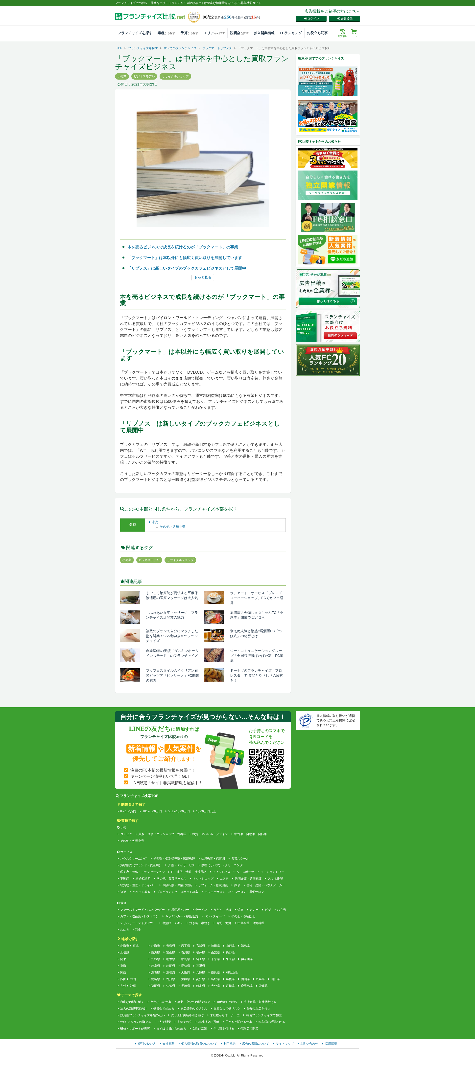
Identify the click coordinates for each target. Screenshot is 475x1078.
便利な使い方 (147, 1043)
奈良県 (215, 972)
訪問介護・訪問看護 (248, 878)
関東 (123, 959)
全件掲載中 (232, 17)
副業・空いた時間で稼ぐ (193, 1002)
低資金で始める (163, 1008)
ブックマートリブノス (217, 48)
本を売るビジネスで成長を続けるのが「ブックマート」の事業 (182, 247)
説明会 (239, 33)
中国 (133, 979)
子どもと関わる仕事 (238, 1022)
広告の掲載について (255, 1043)
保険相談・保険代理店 (177, 885)
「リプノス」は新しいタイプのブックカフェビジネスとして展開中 (186, 268)
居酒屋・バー (180, 909)
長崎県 (185, 986)
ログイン (313, 18)
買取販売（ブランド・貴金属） (141, 865)
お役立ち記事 (317, 33)
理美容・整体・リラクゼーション (142, 872)
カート (353, 36)
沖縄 (133, 986)
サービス (126, 852)
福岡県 (155, 986)
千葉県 (215, 959)
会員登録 (347, 18)
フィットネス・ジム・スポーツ (233, 872)
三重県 (200, 966)
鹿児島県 (247, 986)
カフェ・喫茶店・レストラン (139, 916)
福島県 (245, 946)
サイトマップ (285, 1043)
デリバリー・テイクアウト (138, 923)
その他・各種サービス (171, 878)
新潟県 (155, 952)
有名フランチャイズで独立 (264, 1015)
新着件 (252, 17)
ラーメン (201, 909)
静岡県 (170, 966)
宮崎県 (230, 986)
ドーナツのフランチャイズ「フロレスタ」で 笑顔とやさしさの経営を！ (256, 675)
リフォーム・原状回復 (213, 885)
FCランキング (291, 33)
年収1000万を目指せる (135, 1022)
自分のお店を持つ (258, 1008)
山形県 (230, 946)
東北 (136, 946)
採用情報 (331, 1043)
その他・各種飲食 (243, 916)
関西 (123, 972)
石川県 (185, 952)
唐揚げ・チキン (172, 923)
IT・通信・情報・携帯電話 (188, 872)
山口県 (275, 979)
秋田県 (215, 946)
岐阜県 (155, 966)
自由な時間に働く (132, 1002)
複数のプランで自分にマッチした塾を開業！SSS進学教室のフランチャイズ (172, 636)
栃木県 (170, 959)
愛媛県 (185, 979)
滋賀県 (155, 972)
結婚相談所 (143, 878)
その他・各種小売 (173, 526)
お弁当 (281, 909)
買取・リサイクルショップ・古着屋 (162, 834)
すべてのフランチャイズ (180, 48)
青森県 (170, 946)
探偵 (237, 885)
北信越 (124, 952)
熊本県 (200, 986)
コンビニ (126, 834)
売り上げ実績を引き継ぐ (187, 1015)
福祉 (123, 892)
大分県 (215, 986)
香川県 (170, 979)
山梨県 (215, 952)
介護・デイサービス (181, 865)
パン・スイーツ (214, 916)
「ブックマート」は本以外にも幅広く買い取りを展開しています (184, 258)
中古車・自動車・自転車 (250, 834)
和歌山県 (232, 972)
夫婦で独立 (184, 1022)
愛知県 (185, 966)
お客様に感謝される (271, 1022)
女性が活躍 (199, 1028)
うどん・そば (222, 909)
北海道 (124, 946)
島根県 (230, 979)
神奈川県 (247, 959)
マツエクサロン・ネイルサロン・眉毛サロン (234, 892)
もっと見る (203, 277)
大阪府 (185, 972)
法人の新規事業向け (133, 1008)
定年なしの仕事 (160, 1002)
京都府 (170, 972)
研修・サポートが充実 (135, 1028)
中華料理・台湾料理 (251, 923)
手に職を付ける (224, 1028)
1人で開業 (164, 1022)
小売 (155, 522)
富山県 (170, 952)
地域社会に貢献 (208, 1022)
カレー (254, 909)
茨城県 (155, 959)
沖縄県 (263, 986)
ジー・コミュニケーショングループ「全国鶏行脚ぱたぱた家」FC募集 (256, 656)
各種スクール (240, 858)
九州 (123, 986)
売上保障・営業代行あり (260, 1002)
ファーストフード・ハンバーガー (142, 909)
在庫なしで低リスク (227, 1008)
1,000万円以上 (205, 811)
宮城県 (200, 946)
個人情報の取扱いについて (199, 1043)
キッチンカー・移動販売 (181, 916)
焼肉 (240, 909)
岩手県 (185, 946)
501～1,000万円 (179, 811)
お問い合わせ (309, 1043)
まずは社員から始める (171, 1028)
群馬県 (185, 959)
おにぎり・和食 (130, 929)
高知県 (200, 979)
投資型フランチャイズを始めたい (142, 1015)
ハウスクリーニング (133, 858)
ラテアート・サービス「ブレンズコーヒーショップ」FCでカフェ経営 (256, 598)
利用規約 (230, 1043)
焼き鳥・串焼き (199, 923)
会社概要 (168, 1043)
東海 (123, 966)
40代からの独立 (227, 1002)
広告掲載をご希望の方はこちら (332, 11)
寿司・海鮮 (223, 923)
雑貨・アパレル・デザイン (210, 834)
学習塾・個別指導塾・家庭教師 (174, 858)
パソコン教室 (141, 892)
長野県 (230, 952)
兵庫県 (200, 972)
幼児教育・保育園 (213, 858)
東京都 (230, 959)
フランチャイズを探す (135, 33)
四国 (123, 979)
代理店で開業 (249, 1028)
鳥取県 (215, 979)
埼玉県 (200, 959)
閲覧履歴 (343, 36)
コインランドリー (272, 872)
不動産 (124, 878)
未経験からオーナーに (225, 1015)
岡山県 (245, 979)
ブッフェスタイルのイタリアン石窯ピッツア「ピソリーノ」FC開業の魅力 (172, 675)
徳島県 (155, 979)
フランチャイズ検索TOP (139, 796)
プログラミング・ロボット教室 (177, 892)
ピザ (268, 909)
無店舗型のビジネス (193, 1008)
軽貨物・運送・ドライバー (138, 885)
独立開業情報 (264, 33)
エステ (224, 878)
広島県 (260, 979)
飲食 (123, 903)
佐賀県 (170, 986)
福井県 (200, 952)
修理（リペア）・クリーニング (222, 865)
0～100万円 (128, 811)
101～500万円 (152, 811)
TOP (119, 48)
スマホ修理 (275, 878)
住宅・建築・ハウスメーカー (265, 885)
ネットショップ (203, 878)
